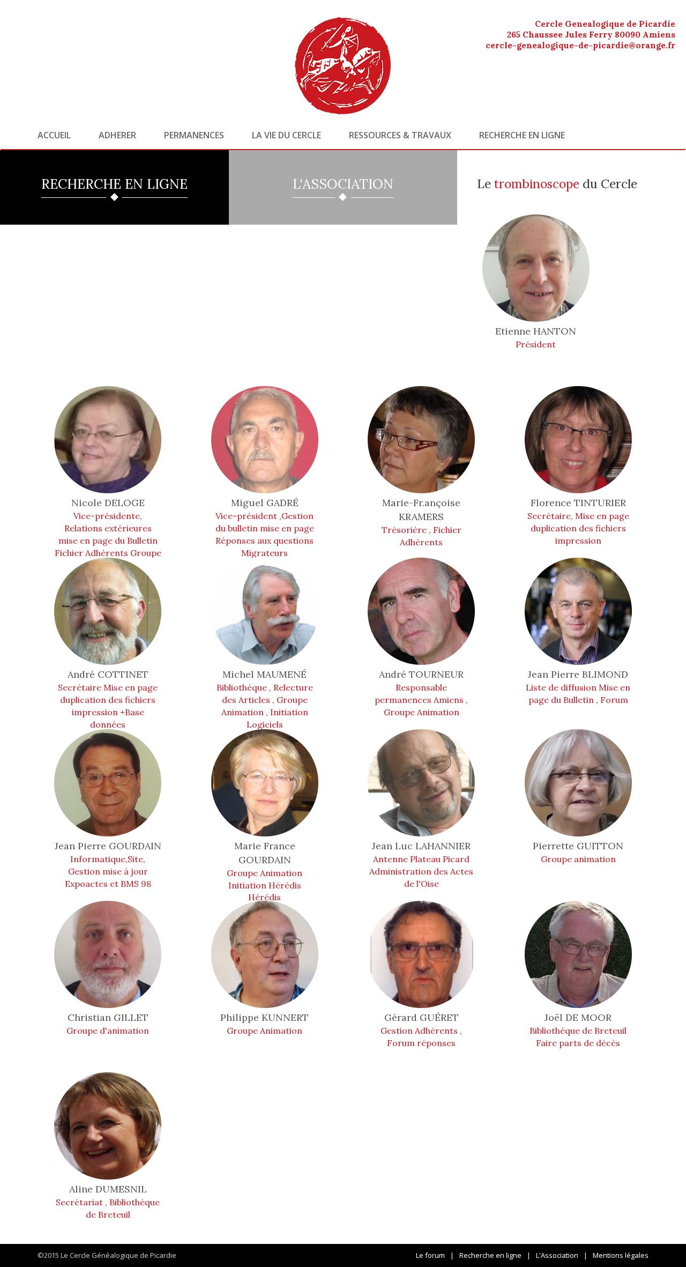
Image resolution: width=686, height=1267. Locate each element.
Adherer (117, 135)
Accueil (54, 135)
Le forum (430, 1255)
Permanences (194, 135)
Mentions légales (620, 1255)
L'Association (557, 1255)
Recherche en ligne (522, 135)
